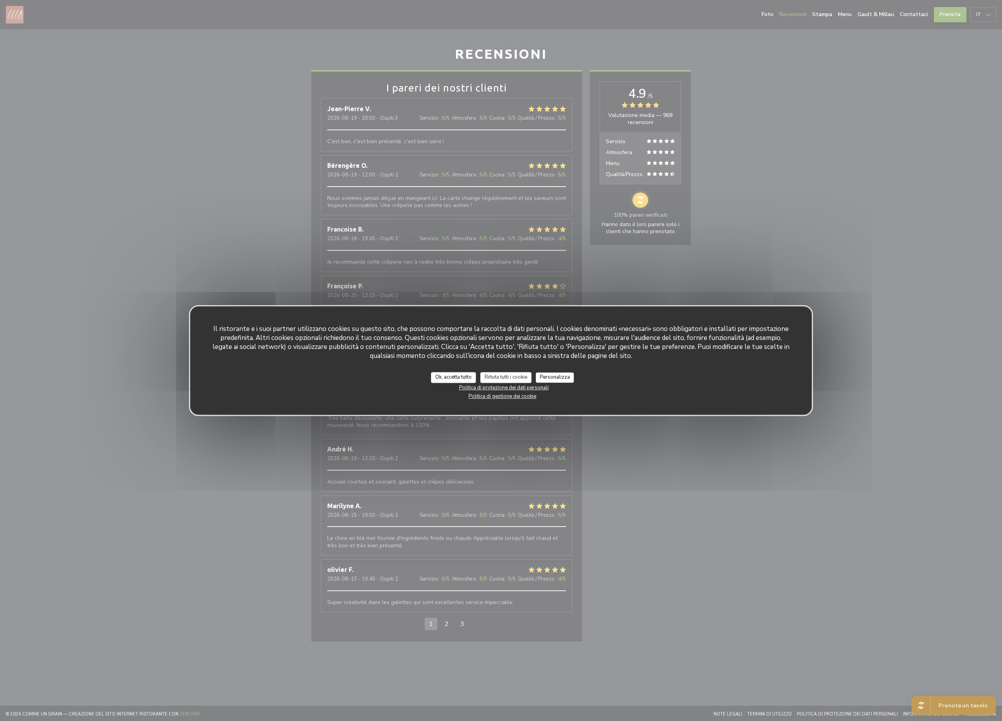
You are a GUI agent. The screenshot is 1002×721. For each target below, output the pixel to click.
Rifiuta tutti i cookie (506, 377)
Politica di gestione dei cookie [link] (502, 395)
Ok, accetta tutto (453, 377)
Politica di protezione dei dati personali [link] (504, 387)
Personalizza (555, 377)
